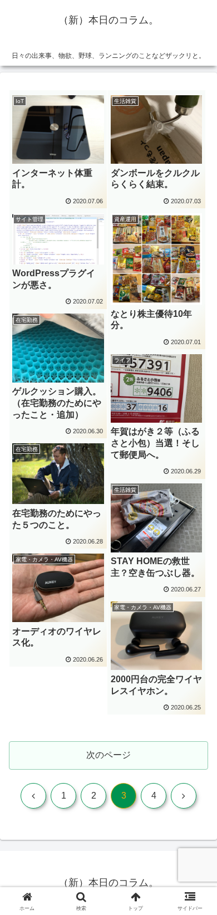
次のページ (108, 755)
